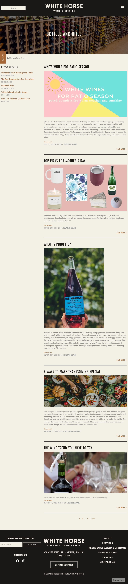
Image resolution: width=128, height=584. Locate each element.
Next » (93, 518)
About (108, 538)
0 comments (48, 142)
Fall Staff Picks (7, 85)
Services (107, 543)
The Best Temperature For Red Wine (17, 79)
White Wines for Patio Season (14, 92)
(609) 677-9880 (64, 555)
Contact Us (107, 562)
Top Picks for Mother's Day (65, 161)
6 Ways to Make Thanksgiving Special (72, 371)
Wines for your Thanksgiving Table (17, 72)
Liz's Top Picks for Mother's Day (15, 98)
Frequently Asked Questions (107, 548)
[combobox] (13, 8)
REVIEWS (3, 57)
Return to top (117, 580)
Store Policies (107, 552)
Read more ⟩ (121, 149)
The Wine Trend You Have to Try (68, 448)
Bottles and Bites (13, 58)
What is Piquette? (57, 244)
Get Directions (64, 564)
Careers (107, 557)
